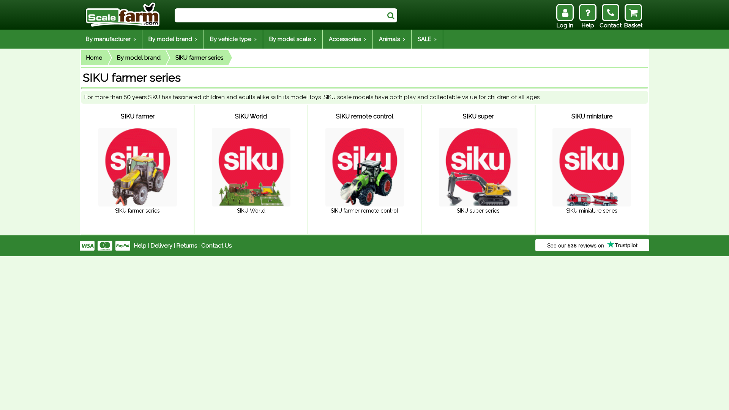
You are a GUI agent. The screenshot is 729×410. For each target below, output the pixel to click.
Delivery (161, 245)
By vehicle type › (233, 39)
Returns (187, 245)
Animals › (392, 39)
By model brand (139, 57)
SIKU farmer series (199, 57)
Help (140, 245)
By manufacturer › (111, 39)
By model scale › (292, 39)
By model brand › (172, 39)
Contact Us (216, 245)
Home (94, 57)
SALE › (427, 39)
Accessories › (347, 39)
